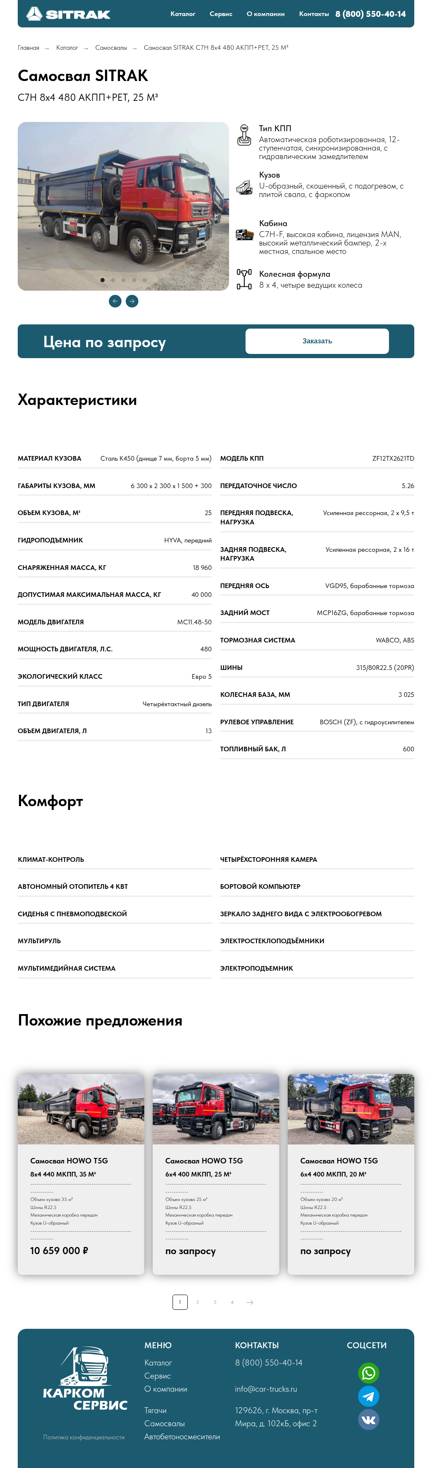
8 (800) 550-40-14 (269, 1362)
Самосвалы (111, 47)
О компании (266, 14)
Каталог (182, 14)
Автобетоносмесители (182, 1436)
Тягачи (155, 1410)
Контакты (314, 14)
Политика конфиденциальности (83, 1437)
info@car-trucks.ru (266, 1389)
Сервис (221, 14)
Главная (28, 47)
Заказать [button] (317, 341)
